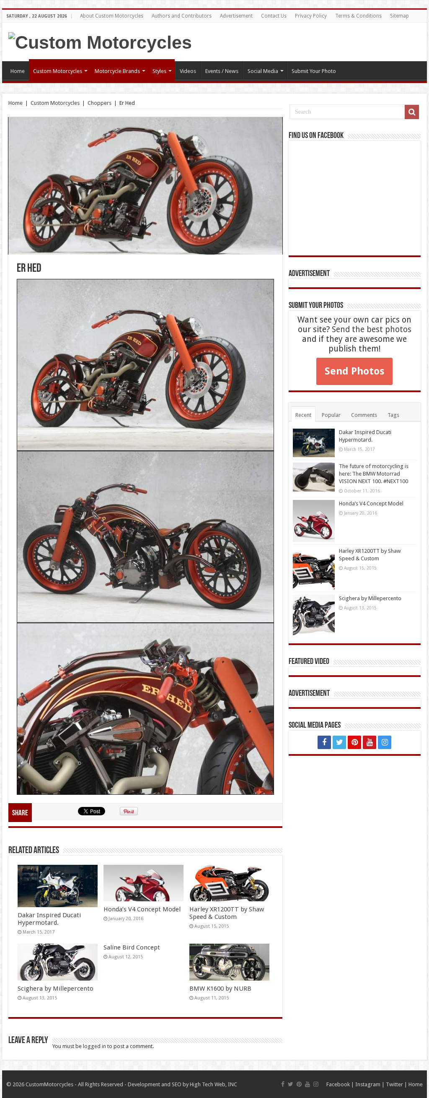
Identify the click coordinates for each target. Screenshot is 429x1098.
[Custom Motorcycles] (100, 41)
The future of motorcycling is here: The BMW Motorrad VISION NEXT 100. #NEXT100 (373, 473)
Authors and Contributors (182, 16)
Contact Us (274, 16)
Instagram (367, 1084)
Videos (188, 71)
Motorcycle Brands (117, 71)
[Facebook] (324, 742)
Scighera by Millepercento (55, 988)
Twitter (394, 1084)
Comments (364, 415)
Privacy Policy (311, 16)
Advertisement (236, 16)
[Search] (412, 112)
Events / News (221, 71)
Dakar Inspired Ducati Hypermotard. (49, 918)
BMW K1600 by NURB (220, 988)
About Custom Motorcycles (111, 16)
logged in (94, 1046)
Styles (159, 71)
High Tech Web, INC (213, 1084)
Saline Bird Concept (131, 947)
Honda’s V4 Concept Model (142, 909)
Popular (331, 415)
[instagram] (384, 742)
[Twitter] (339, 742)
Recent (303, 415)
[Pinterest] (354, 742)
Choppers (99, 103)
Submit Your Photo (314, 71)
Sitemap (399, 16)
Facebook (338, 1084)
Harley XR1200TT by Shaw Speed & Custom (226, 913)
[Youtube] (369, 742)
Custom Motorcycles (57, 71)
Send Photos (354, 371)
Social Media (263, 71)
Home (17, 71)
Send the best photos (371, 329)
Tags (393, 415)
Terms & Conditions (358, 16)
